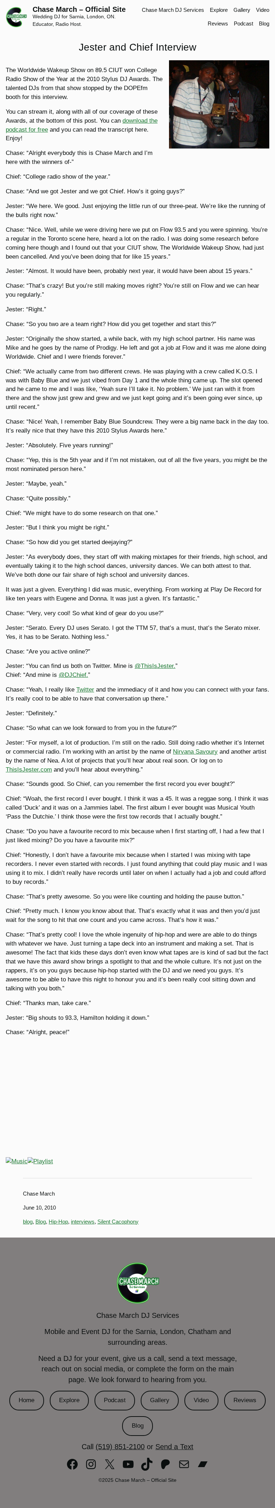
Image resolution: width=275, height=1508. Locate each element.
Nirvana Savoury (195, 751)
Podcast (115, 1400)
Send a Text (174, 1447)
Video (201, 1400)
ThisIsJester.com (29, 769)
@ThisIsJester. (155, 666)
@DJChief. (73, 674)
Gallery (159, 1400)
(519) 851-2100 (120, 1447)
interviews (83, 1222)
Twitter (85, 689)
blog (28, 1222)
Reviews (244, 1400)
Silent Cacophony (118, 1222)
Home (26, 1400)
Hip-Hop (58, 1222)
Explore (69, 1400)
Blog (40, 1222)
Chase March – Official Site (79, 9)
